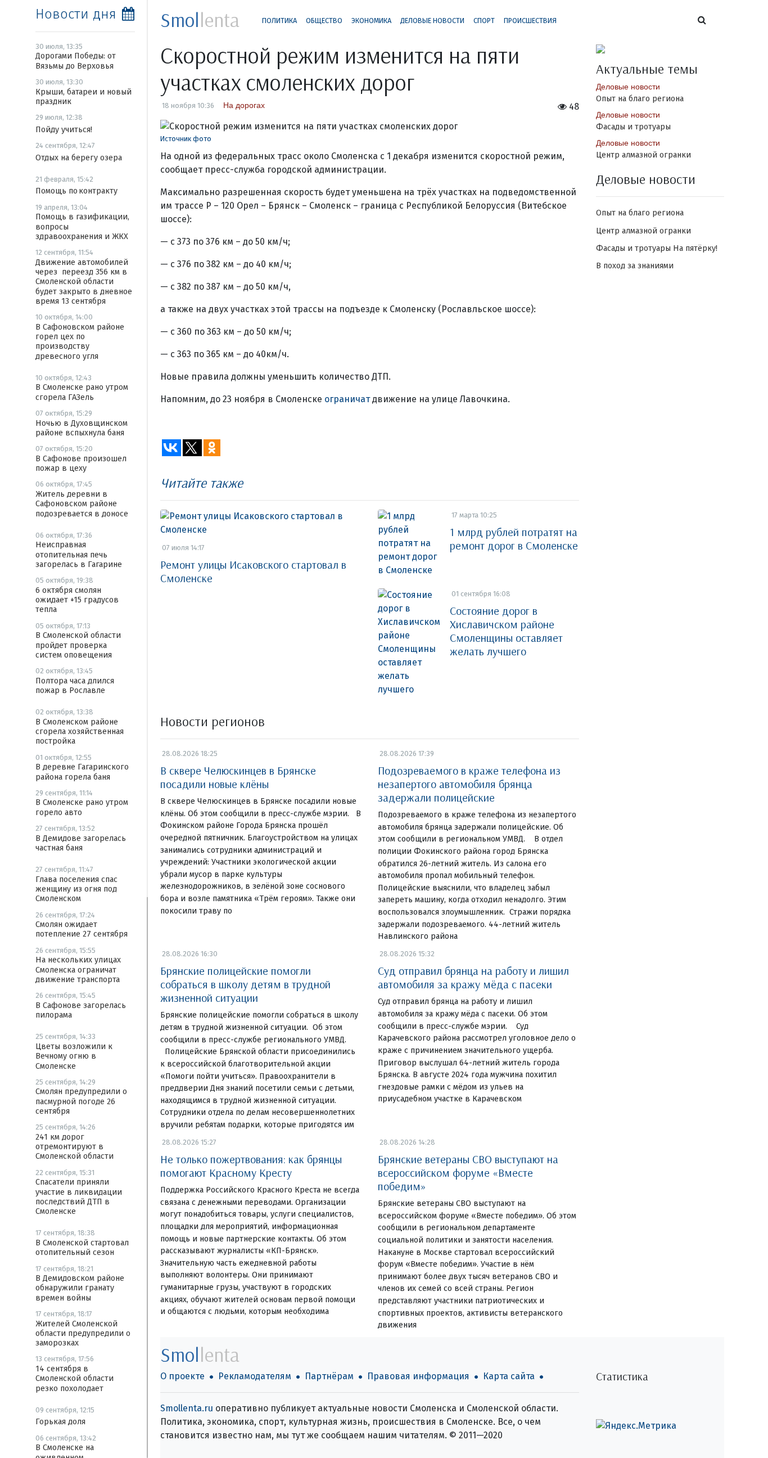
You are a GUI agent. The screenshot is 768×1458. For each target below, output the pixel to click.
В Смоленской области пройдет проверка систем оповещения (78, 645)
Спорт (484, 20)
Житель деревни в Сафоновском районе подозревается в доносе (81, 504)
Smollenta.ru (186, 1408)
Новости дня (75, 14)
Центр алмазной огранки (643, 155)
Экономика (371, 20)
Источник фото (185, 138)
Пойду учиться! (63, 129)
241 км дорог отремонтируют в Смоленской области (74, 1147)
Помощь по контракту (76, 191)
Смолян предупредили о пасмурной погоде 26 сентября (81, 1101)
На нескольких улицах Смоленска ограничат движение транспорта (78, 969)
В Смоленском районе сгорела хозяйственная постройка (79, 731)
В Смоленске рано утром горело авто (81, 807)
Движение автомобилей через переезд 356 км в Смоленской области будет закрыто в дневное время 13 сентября (83, 282)
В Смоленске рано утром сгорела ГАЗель (81, 392)
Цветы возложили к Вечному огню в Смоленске (73, 1056)
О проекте (182, 1376)
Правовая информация (418, 1376)
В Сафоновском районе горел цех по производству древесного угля (79, 341)
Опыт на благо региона (640, 99)
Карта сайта (509, 1376)
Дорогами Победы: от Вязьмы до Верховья (75, 60)
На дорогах (244, 105)
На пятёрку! (695, 248)
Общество (324, 20)
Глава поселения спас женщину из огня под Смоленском (76, 889)
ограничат (347, 399)
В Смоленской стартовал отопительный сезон (82, 1247)
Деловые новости (432, 20)
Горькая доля (60, 1421)
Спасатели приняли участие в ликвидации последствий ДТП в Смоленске (78, 1196)
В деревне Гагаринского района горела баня (82, 771)
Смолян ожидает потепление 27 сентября (81, 929)
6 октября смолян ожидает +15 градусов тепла (77, 600)
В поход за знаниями (635, 266)
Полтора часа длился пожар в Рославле (74, 685)
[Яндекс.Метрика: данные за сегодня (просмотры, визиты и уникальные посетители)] (636, 1426)
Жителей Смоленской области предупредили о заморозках (82, 1333)
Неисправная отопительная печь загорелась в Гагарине (78, 554)
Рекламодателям (254, 1376)
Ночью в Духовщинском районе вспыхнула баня (81, 428)
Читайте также (201, 482)
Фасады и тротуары (633, 127)
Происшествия (530, 20)
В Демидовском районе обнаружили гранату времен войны (79, 1288)
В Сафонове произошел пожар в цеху (81, 463)
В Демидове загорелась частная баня (80, 843)
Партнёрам (329, 1376)
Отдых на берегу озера (78, 158)
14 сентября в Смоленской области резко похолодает (74, 1378)
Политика (279, 20)
